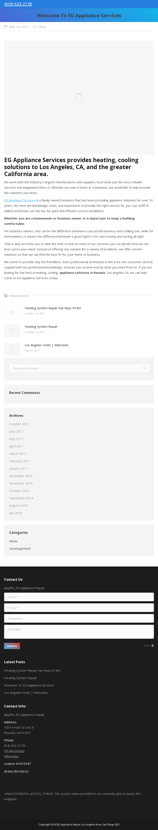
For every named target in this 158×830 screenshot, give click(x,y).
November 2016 (21, 483)
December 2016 (21, 476)
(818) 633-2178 (18, 4)
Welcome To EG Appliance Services (29, 685)
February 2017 (19, 461)
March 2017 (17, 454)
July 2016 (15, 513)
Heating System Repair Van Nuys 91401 (53, 308)
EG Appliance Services (19, 200)
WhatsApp (11, 756)
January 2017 (18, 468)
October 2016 (19, 491)
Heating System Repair (41, 326)
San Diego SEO (111, 824)
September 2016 (21, 498)
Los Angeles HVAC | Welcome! (46, 345)
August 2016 (18, 505)
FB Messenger (14, 751)
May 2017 (16, 439)
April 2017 (16, 446)
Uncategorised (19, 548)
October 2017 (19, 424)
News (42, 27)
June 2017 (16, 431)
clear (146, 645)
